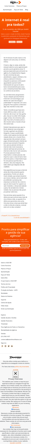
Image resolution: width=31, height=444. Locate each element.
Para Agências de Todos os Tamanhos (13, 327)
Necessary (16, 409)
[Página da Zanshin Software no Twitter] (8, 346)
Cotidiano (12, 42)
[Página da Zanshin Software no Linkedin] (12, 346)
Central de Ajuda (6, 303)
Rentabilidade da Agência (9, 330)
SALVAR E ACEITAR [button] (15, 443)
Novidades (4, 293)
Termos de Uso (5, 284)
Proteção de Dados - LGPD (9, 290)
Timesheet (4, 324)
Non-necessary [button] (15, 425)
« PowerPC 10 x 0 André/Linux (10, 216)
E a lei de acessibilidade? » (22, 217)
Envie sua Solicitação (7, 309)
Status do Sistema (6, 296)
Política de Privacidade (8, 287)
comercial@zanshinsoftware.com (11, 339)
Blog (26, 10)
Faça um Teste (18, 10)
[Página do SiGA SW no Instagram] (5, 346)
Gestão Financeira (6, 321)
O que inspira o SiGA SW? (9, 281)
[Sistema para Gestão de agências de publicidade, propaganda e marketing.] (15, 2)
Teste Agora (24, 246)
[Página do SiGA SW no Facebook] (2, 346)
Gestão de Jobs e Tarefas (8, 318)
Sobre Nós (4, 278)
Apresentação (7, 10)
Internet (19, 42)
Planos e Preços (22, 6)
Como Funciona (9, 6)
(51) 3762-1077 (5, 336)
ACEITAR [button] (15, 370)
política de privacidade (22, 366)
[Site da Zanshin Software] (15, 357)
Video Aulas (4, 306)
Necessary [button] (15, 407)
